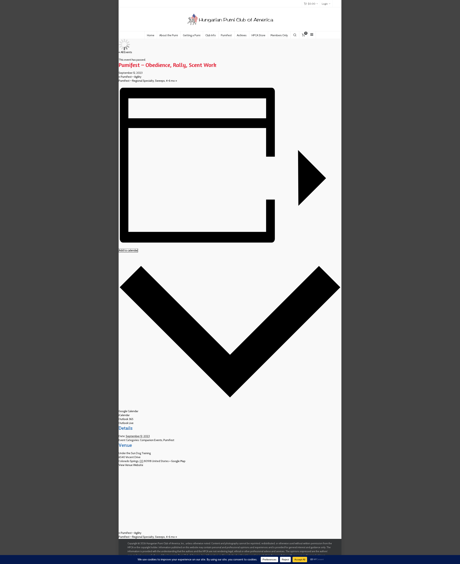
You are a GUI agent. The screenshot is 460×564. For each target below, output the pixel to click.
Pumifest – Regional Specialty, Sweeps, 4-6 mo (148, 80)
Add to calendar (128, 250)
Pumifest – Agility (130, 76)
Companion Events (151, 440)
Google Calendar (128, 411)
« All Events (125, 52)
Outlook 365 (126, 419)
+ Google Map (177, 461)
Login (325, 3)
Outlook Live (126, 423)
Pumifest (168, 440)
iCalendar (124, 415)
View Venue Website (131, 465)
